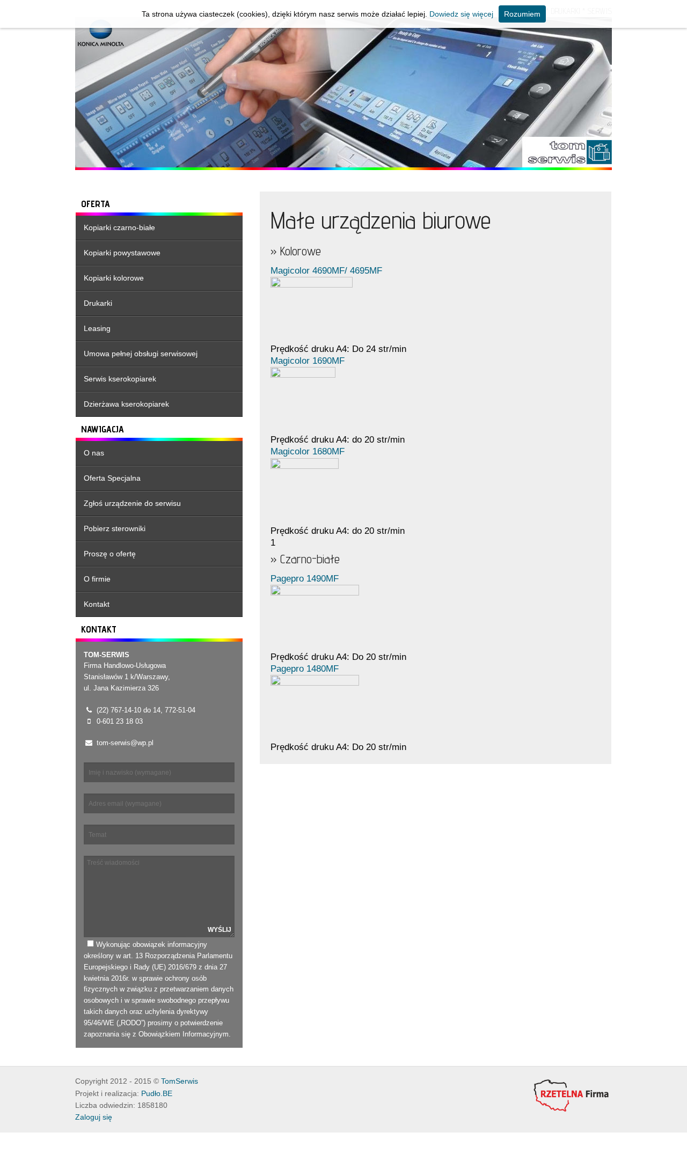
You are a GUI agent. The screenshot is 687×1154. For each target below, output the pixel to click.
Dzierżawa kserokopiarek (126, 404)
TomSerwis (179, 1081)
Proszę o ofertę (110, 553)
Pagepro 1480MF (305, 669)
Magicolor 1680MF (308, 451)
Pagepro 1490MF (305, 579)
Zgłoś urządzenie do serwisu (132, 503)
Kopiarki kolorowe (114, 278)
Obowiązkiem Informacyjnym (183, 1034)
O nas (94, 453)
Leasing (97, 328)
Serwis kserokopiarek (120, 378)
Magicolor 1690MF (308, 361)
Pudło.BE (156, 1094)
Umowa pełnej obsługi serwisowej (141, 353)
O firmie (97, 579)
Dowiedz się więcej (461, 14)
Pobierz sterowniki (114, 528)
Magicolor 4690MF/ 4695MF (326, 271)
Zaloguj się (93, 1117)
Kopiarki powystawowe (122, 252)
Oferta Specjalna (112, 478)
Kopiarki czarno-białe (119, 227)
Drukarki (98, 303)
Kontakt (96, 604)
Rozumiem (522, 14)
